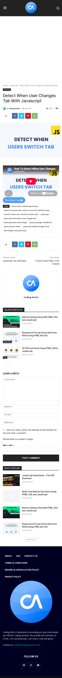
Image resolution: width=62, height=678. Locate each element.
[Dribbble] (24, 665)
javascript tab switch (12, 226)
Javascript (14, 85)
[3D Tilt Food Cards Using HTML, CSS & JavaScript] (11, 353)
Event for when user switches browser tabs (21, 214)
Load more (30, 539)
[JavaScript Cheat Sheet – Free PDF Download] (11, 480)
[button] (58, 8)
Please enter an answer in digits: (18, 439)
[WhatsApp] (35, 116)
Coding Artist (14, 108)
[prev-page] (4, 363)
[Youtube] (38, 665)
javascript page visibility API (41, 222)
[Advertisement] (31, 49)
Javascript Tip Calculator (14, 261)
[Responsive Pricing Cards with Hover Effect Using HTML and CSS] (11, 337)
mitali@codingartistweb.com (27, 645)
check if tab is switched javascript (24, 206)
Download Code (12, 200)
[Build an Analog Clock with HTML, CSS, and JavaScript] (11, 322)
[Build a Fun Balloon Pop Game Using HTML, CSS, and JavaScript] (11, 496)
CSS (5, 357)
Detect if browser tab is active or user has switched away (26, 210)
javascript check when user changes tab (20, 218)
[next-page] (9, 363)
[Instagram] (31, 665)
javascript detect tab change (15, 222)
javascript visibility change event (36, 226)
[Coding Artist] (5, 108)
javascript (45, 214)
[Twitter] (21, 116)
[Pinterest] (28, 116)
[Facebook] (15, 116)
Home (5, 85)
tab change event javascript (15, 230)
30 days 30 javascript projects (10, 325)
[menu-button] (5, 8)
